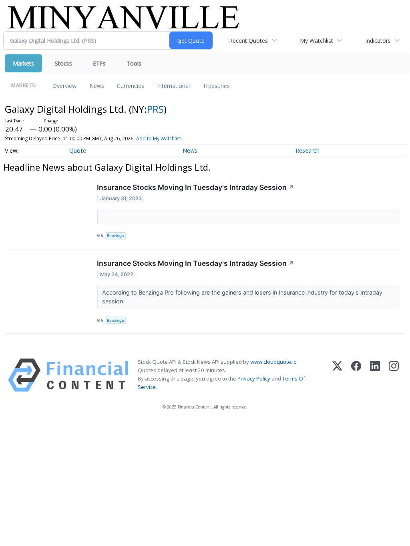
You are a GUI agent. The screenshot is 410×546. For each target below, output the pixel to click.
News (96, 86)
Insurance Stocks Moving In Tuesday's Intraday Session (195, 187)
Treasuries (216, 86)
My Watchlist (316, 40)
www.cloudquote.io (273, 361)
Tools (134, 63)
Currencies (130, 86)
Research (307, 150)
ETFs (99, 63)
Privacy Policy (253, 378)
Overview (64, 86)
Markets (23, 63)
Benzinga (115, 235)
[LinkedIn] (375, 375)
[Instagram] (394, 375)
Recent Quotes (248, 40)
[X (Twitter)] (337, 375)
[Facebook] (356, 375)
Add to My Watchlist (158, 138)
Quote (77, 150)
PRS (155, 109)
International (173, 86)
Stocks (63, 63)
